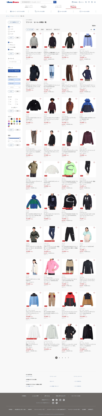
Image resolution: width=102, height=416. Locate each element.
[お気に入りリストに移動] (89, 2)
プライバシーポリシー (38, 409)
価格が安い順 (49, 29)
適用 (17, 37)
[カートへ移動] (92, 2)
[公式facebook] (57, 400)
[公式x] (53, 400)
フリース (17, 16)
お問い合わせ (47, 395)
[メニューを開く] (95, 2)
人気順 (37, 29)
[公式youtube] (64, 400)
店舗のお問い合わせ (60, 395)
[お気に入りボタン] (40, 34)
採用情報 (90, 409)
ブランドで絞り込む (15, 70)
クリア (11, 37)
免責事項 (30, 409)
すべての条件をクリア (14, 22)
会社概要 (84, 409)
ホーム (7, 16)
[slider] (9, 138)
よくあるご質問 (35, 395)
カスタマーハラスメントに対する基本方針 (55, 409)
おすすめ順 (31, 29)
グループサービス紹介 (75, 395)
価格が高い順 (56, 29)
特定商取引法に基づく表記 (20, 409)
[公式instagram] (60, 400)
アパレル (12, 16)
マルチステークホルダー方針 (74, 409)
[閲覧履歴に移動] (86, 2)
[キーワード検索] (54, 2)
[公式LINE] (57, 403)
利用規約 (10, 409)
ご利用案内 (24, 395)
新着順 (42, 29)
